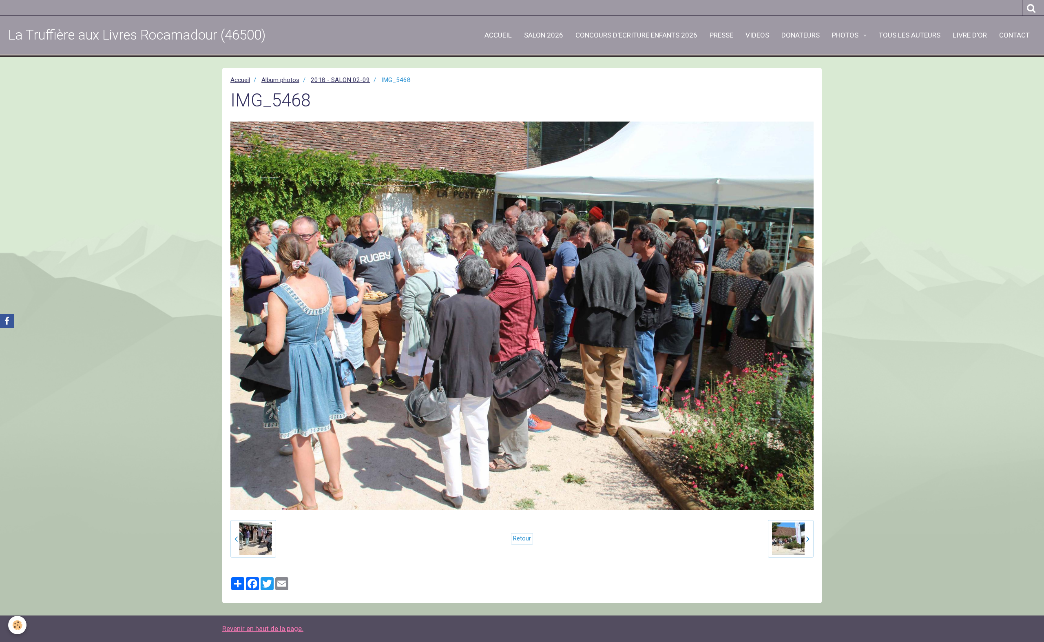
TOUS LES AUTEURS (909, 35)
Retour (522, 538)
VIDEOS (757, 35)
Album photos (280, 80)
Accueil (240, 80)
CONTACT (1014, 35)
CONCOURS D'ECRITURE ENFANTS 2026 (636, 35)
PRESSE (721, 35)
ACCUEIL (498, 35)
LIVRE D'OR (970, 35)
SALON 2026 (543, 35)
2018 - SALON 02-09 (340, 80)
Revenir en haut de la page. (262, 628)
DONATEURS (800, 35)
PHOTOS (846, 35)
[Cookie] (17, 625)
